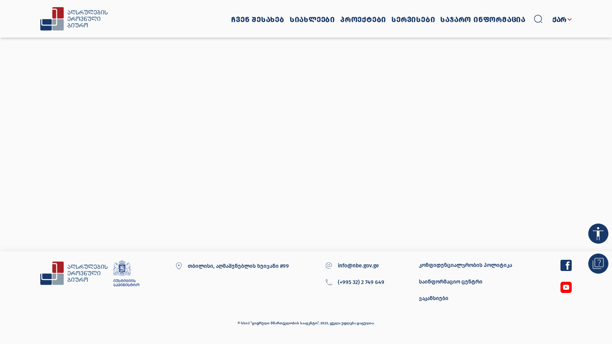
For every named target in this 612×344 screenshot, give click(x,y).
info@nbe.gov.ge (358, 265)
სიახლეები (312, 20)
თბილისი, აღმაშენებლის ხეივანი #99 (238, 266)
